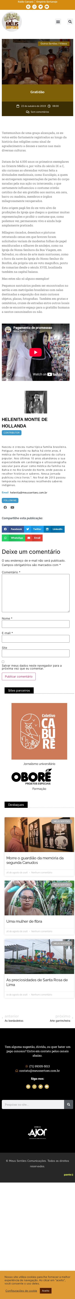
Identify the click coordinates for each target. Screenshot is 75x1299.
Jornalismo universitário (39, 764)
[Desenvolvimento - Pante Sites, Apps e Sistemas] (68, 1175)
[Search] (68, 1104)
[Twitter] (40, 7)
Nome (7, 618)
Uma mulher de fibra (24, 921)
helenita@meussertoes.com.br (28, 492)
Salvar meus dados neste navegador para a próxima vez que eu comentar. (32, 667)
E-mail (7, 632)
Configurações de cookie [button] (21, 1290)
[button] (58, 22)
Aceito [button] (45, 1290)
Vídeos (63, 43)
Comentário (11, 572)
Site (4, 647)
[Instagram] (34, 7)
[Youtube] (47, 7)
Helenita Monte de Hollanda (25, 422)
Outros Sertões (49, 43)
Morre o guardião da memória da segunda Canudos (35, 860)
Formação (39, 789)
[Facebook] (28, 7)
